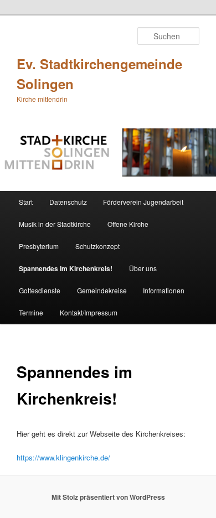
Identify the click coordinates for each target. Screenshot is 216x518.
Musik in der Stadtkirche (55, 224)
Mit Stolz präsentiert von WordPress (108, 497)
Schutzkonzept (97, 246)
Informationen (163, 290)
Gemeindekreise (102, 290)
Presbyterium (39, 246)
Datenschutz (68, 201)
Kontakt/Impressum (88, 312)
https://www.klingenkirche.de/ (63, 457)
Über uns (143, 268)
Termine (31, 312)
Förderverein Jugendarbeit (143, 201)
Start (26, 201)
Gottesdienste (39, 290)
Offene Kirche (127, 224)
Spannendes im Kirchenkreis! (65, 268)
